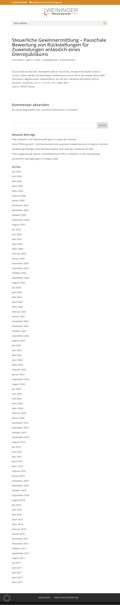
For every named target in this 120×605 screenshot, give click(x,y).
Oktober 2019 (19, 432)
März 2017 (17, 582)
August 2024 (18, 282)
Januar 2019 (18, 475)
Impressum (44, 597)
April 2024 (17, 301)
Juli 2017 (16, 562)
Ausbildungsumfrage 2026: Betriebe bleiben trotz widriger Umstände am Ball (52, 148)
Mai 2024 (17, 297)
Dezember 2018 (20, 480)
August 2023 (18, 340)
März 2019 (17, 466)
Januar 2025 (18, 258)
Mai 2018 (17, 514)
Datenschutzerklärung (66, 597)
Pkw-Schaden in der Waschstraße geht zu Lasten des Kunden (44, 139)
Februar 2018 (19, 529)
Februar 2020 (19, 413)
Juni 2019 (17, 451)
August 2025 (18, 224)
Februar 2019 (19, 471)
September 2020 (20, 379)
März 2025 (17, 248)
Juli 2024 (16, 287)
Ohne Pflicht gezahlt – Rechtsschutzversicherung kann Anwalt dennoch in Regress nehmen (60, 144)
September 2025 (20, 219)
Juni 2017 (17, 567)
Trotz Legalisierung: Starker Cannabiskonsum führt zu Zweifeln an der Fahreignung (56, 153)
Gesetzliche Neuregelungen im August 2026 (35, 158)
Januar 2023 (18, 374)
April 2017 (17, 577)
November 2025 (20, 210)
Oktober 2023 (19, 330)
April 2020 (17, 403)
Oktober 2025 (19, 215)
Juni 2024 (17, 292)
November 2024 (20, 268)
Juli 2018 (16, 504)
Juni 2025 (17, 234)
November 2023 (20, 326)
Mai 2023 (17, 355)
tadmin (20, 59)
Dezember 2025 (20, 205)
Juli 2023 (16, 345)
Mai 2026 (17, 181)
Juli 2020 (16, 388)
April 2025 (17, 244)
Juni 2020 (17, 393)
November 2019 (20, 427)
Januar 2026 (18, 200)
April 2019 (17, 461)
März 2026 (17, 190)
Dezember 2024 (20, 263)
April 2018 (17, 519)
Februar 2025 (19, 253)
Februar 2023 (19, 369)
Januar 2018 (18, 533)
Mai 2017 (17, 572)
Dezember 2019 (20, 422)
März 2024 (17, 306)
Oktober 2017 (19, 548)
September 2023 (20, 335)
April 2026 (17, 186)
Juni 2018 (17, 509)
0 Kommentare (67, 59)
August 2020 (18, 384)
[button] (7, 598)
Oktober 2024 (19, 272)
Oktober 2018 (19, 490)
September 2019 (20, 437)
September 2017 (20, 553)
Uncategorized (50, 59)
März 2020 (17, 408)
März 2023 (17, 364)
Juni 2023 (17, 350)
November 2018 (20, 485)
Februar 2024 (19, 311)
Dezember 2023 (20, 321)
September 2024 (20, 277)
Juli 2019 (16, 446)
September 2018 (20, 495)
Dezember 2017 (20, 538)
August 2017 (18, 558)
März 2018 (17, 524)
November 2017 (20, 543)
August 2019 (18, 442)
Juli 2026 (16, 171)
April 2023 (17, 360)
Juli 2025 (16, 229)
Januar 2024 (18, 316)
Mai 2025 (17, 239)
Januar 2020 (18, 417)
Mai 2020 (17, 398)
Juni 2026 (17, 176)
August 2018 (18, 500)
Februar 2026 (19, 195)
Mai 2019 (17, 456)
